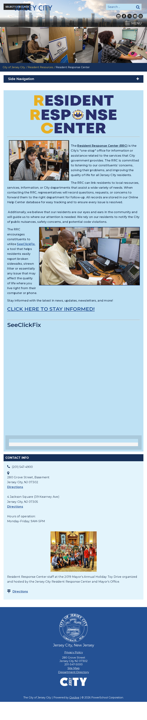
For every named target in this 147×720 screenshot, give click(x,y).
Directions (15, 487)
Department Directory (73, 672)
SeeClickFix (26, 244)
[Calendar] (118, 16)
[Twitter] (129, 16)
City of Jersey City (14, 67)
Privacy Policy (73, 652)
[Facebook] (124, 16)
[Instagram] (140, 16)
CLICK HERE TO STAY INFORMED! (51, 309)
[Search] (137, 7)
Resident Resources (40, 67)
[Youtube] (135, 16)
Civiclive (74, 697)
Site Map (74, 668)
